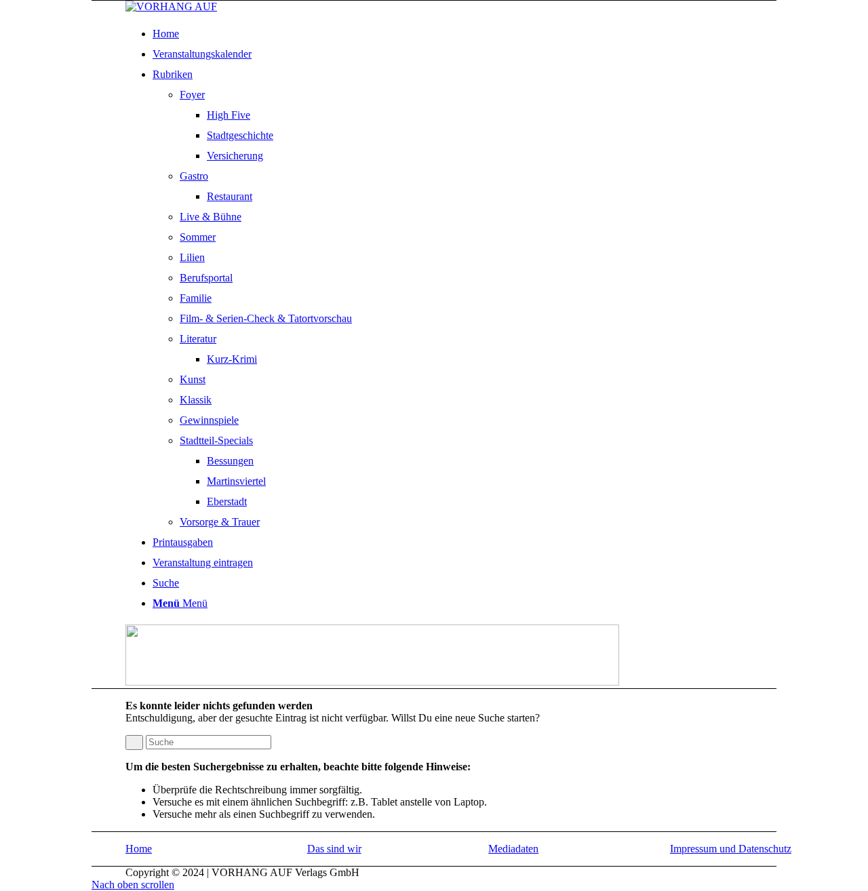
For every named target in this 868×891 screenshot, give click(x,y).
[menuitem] (476, 34)
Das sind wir (334, 848)
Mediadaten (513, 848)
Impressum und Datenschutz (730, 848)
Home (138, 848)
